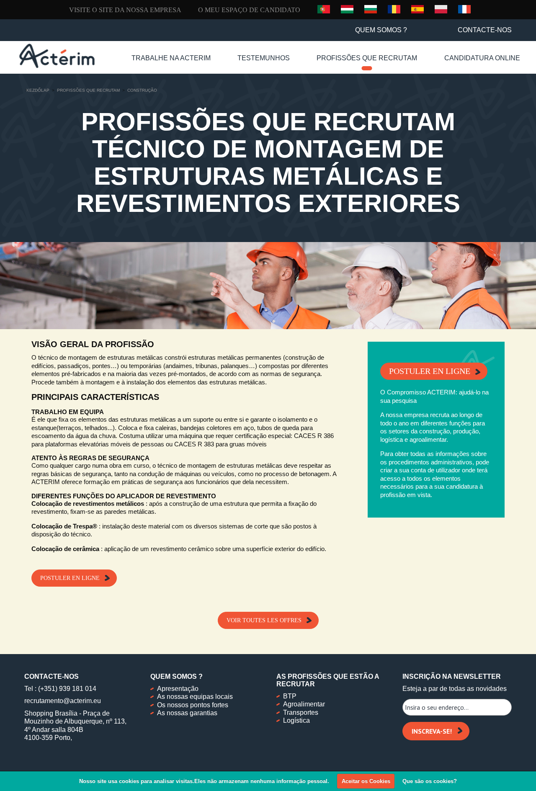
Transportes (300, 712)
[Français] (464, 9)
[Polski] (441, 9)
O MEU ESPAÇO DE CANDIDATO (249, 9)
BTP (289, 696)
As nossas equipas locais (195, 696)
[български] (370, 9)
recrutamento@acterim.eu (62, 700)
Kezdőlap (37, 90)
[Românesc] (394, 9)
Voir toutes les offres (264, 620)
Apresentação (177, 688)
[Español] (417, 9)
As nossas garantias (187, 712)
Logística (296, 720)
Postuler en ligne (70, 578)
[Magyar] (347, 9)
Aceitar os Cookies (366, 781)
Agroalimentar (304, 704)
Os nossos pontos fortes (192, 705)
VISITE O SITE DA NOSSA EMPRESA (125, 9)
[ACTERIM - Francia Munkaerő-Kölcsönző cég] (57, 56)
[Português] (323, 9)
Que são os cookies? (429, 781)
